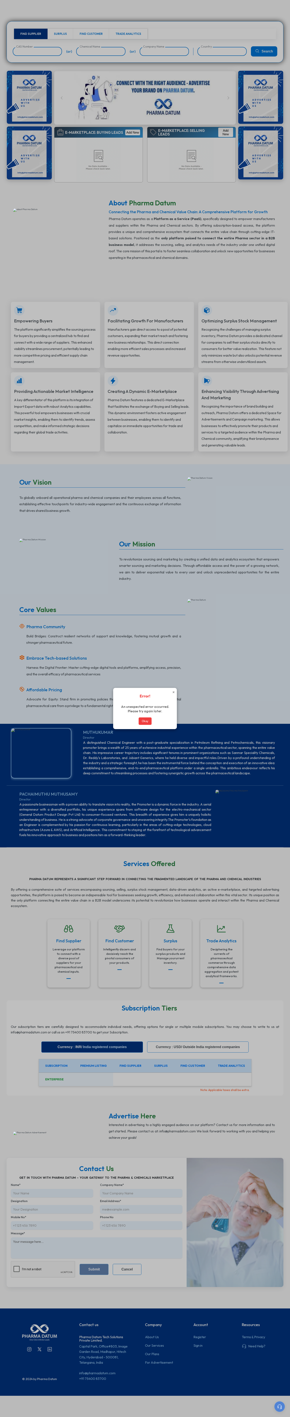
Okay (145, 721)
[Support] (279, 1406)
